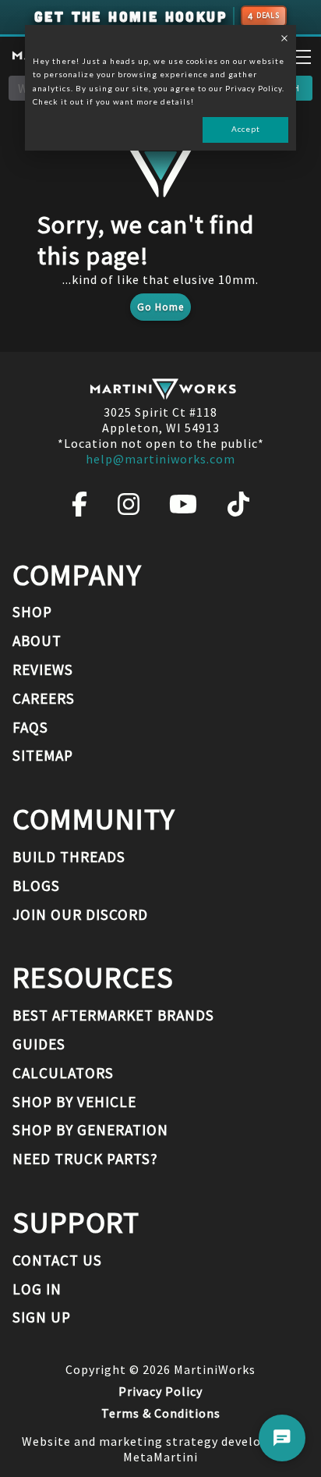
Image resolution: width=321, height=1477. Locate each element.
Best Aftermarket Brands (113, 1015)
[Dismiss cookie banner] (284, 40)
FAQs (30, 727)
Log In (37, 1289)
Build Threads (68, 856)
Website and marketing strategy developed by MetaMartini (161, 1449)
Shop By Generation (90, 1129)
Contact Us (57, 1260)
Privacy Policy (160, 1391)
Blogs (36, 885)
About (37, 640)
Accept (245, 128)
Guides (38, 1044)
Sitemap (42, 755)
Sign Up (41, 1317)
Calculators (63, 1072)
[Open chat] (282, 1438)
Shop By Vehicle (74, 1101)
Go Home (160, 307)
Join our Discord (80, 914)
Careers (43, 698)
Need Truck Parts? (85, 1158)
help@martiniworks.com (160, 459)
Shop (32, 611)
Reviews (42, 669)
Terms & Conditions (160, 1413)
